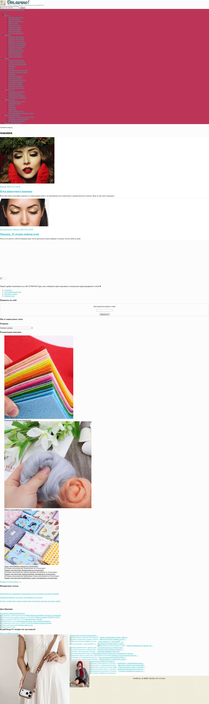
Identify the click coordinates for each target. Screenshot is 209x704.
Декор (6, 58)
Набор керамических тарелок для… (140, 646)
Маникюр (12, 107)
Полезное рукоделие (16, 88)
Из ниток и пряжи (15, 84)
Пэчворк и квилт (15, 27)
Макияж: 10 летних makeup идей (19, 234)
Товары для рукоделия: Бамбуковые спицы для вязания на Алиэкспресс (30, 578)
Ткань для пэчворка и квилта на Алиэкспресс (21, 566)
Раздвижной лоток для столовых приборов (34, 621)
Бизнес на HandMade (12, 115)
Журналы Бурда (14, 19)
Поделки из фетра (15, 78)
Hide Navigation (18, 10)
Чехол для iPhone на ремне (10, 633)
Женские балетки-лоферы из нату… (113, 639)
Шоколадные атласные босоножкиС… (84, 635)
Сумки (11, 68)
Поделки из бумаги (16, 82)
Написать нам (9, 296)
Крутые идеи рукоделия (17, 64)
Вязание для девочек (16, 41)
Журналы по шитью (16, 17)
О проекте (8, 290)
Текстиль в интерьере (17, 92)
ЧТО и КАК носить (16, 111)
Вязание (7, 35)
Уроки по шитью (15, 29)
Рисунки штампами (16, 86)
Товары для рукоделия (12, 123)
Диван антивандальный (42, 623)
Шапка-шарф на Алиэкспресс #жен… (113, 659)
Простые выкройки (16, 33)
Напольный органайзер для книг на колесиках (43, 615)
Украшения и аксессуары (18, 70)
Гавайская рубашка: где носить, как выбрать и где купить (21, 597)
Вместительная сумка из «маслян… (132, 667)
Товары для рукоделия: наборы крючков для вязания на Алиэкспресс (30, 574)
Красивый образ (15, 103)
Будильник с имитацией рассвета (12, 613)
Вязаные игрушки (15, 49)
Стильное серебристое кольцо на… (131, 671)
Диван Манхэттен (26, 625)
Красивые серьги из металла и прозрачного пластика (113, 653)
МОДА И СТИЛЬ (13, 187)
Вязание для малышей (17, 45)
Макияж (12, 105)
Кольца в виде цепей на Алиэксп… (102, 661)
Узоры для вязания (16, 56)
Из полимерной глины (17, 80)
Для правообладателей (12, 292)
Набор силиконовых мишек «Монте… (114, 637)
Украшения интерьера (17, 96)
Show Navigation (6, 10)
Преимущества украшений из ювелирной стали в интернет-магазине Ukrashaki (29, 594)
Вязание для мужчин (16, 39)
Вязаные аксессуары (16, 51)
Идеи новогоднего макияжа (16, 191)
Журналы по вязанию (17, 47)
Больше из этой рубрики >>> (11, 582)
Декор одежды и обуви (17, 62)
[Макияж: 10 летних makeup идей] (24, 226)
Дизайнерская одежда (17, 101)
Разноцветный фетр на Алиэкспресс (17, 420)
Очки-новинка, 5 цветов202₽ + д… (111, 641)
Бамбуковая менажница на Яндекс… (131, 669)
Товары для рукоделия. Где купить (21, 117)
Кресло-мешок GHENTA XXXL (48, 617)
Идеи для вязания (15, 55)
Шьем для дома (14, 25)
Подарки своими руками (18, 72)
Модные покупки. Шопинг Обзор (21, 113)
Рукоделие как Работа (17, 121)
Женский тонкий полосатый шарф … (132, 665)
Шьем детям (13, 23)
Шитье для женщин (16, 21)
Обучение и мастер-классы (19, 119)
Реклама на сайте (10, 294)
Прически (12, 109)
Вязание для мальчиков (17, 43)
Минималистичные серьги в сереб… (111, 644)
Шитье (6, 15)
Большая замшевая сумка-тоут (109, 651)
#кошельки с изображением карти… (130, 663)
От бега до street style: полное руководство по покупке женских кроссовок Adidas (30, 601)
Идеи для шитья (15, 31)
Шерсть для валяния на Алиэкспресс (18, 509)
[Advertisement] (65, 258)
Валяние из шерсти (16, 76)
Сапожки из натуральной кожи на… (124, 655)
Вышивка (12, 74)
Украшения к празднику (18, 98)
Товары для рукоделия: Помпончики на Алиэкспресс (24, 570)
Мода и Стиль (9, 100)
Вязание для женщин (16, 37)
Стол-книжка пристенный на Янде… (112, 657)
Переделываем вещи (16, 60)
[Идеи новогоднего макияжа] (27, 183)
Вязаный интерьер (15, 53)
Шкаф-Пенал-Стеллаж (34, 619)
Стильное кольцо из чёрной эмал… (111, 647)
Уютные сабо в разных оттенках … (111, 649)
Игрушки (12, 66)
